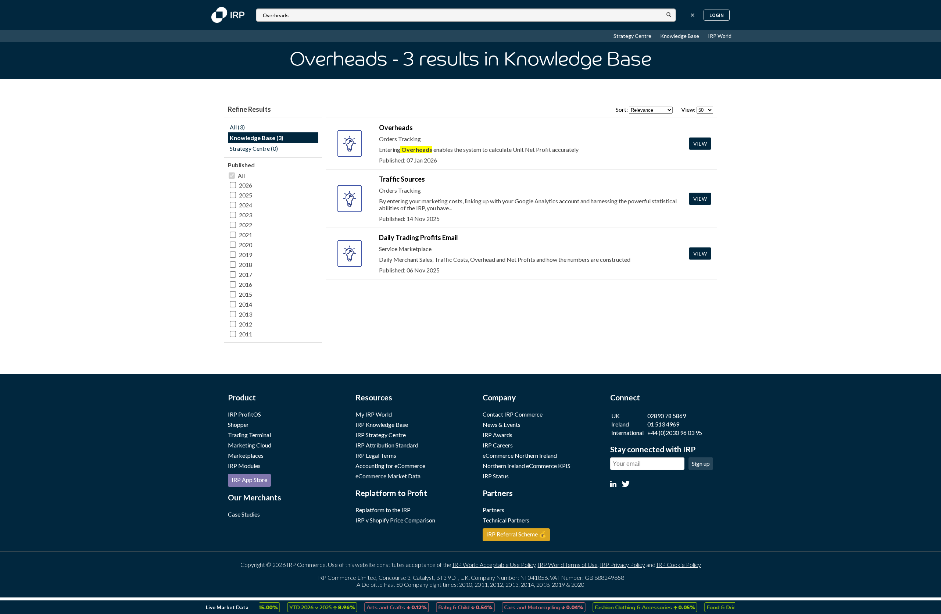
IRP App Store (249, 479)
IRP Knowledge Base (381, 424)
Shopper (238, 424)
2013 (245, 314)
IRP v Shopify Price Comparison (395, 520)
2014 (245, 304)
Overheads (396, 128)
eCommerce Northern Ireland (520, 455)
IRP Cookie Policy (678, 564)
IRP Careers (498, 445)
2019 (245, 254)
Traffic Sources (402, 179)
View (700, 143)
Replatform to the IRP (383, 509)
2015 (245, 294)
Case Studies (244, 514)
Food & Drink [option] (722, 607)
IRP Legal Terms (375, 455)
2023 (245, 214)
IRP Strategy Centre (380, 434)
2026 (245, 185)
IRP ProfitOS (244, 414)
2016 (245, 284)
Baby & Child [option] (454, 607)
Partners (493, 509)
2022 (245, 224)
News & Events (501, 424)
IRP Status (496, 475)
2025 (245, 195)
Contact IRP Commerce (513, 414)
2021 (245, 234)
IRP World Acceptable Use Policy (494, 564)
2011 (245, 334)
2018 (245, 264)
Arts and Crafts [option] (385, 607)
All (241, 175)
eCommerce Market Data (388, 475)
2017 (245, 274)
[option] (311, 607)
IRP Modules (244, 465)
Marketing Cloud (249, 445)
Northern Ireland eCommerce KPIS (526, 465)
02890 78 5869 (666, 415)
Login (716, 15)
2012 (245, 324)
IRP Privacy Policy (622, 564)
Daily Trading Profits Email (418, 237)
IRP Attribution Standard (386, 445)
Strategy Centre (632, 36)
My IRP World (373, 414)
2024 (245, 204)
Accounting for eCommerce (390, 465)
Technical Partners (506, 520)
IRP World (719, 36)
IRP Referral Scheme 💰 (516, 534)
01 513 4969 (663, 424)
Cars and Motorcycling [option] (532, 607)
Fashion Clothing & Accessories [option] (633, 607)
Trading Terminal (249, 434)
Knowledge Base (680, 36)
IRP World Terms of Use (568, 564)
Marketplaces (246, 455)
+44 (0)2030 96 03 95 (674, 432)
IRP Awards (497, 434)
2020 (245, 244)
